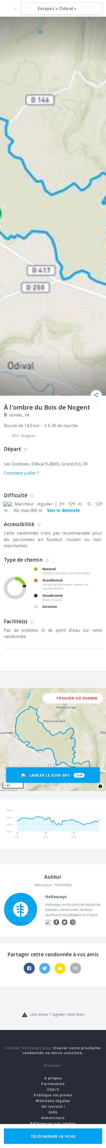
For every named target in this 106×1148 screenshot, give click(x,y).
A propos (53, 1078)
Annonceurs (53, 1117)
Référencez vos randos (53, 1123)
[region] (53, 739)
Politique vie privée (53, 1095)
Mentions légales (53, 1100)
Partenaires (53, 1083)
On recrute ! (53, 1106)
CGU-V (53, 1089)
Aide (53, 1112)
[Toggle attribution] (100, 786)
